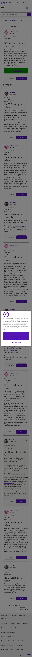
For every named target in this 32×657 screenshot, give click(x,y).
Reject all (16, 338)
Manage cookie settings (16, 342)
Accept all (16, 333)
